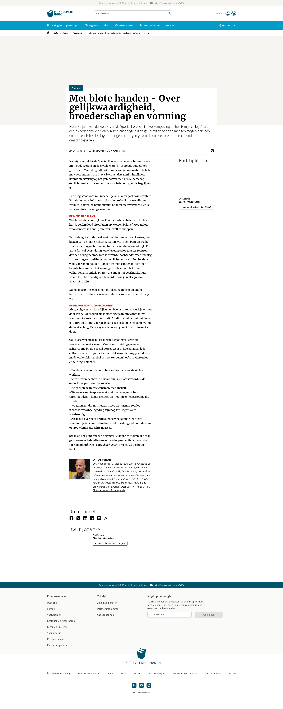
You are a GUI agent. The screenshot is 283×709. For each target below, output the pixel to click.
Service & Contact (213, 673)
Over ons (52, 602)
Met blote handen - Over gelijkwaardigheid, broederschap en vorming (118, 33)
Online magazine (61, 33)
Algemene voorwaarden (88, 673)
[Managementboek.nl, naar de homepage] (60, 16)
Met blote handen (189, 201)
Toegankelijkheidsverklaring (184, 673)
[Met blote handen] (189, 179)
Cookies (136, 673)
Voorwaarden (54, 615)
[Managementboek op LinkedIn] (134, 685)
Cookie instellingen (156, 673)
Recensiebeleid (55, 639)
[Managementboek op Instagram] (149, 685)
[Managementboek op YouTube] (141, 685)
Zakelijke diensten (107, 602)
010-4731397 (229, 25)
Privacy (123, 673)
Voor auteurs (54, 633)
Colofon (109, 673)
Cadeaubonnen (105, 615)
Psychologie (78, 33)
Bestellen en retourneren (61, 621)
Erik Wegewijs (79, 151)
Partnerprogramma (57, 645)
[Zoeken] (169, 13)
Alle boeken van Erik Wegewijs (109, 490)
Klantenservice (56, 596)
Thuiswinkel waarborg (60, 673)
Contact (51, 608)
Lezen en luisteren (57, 627)
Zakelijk (102, 596)
